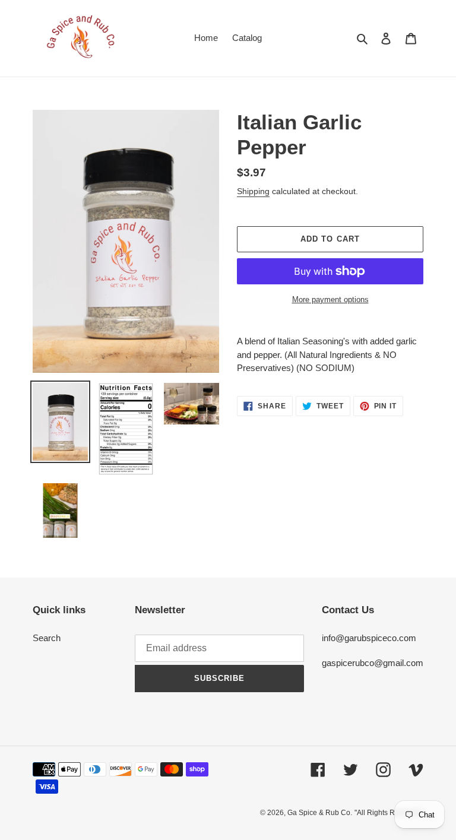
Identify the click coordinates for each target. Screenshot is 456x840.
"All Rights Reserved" (388, 813)
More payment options (330, 299)
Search (47, 638)
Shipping (253, 191)
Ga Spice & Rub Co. (319, 813)
